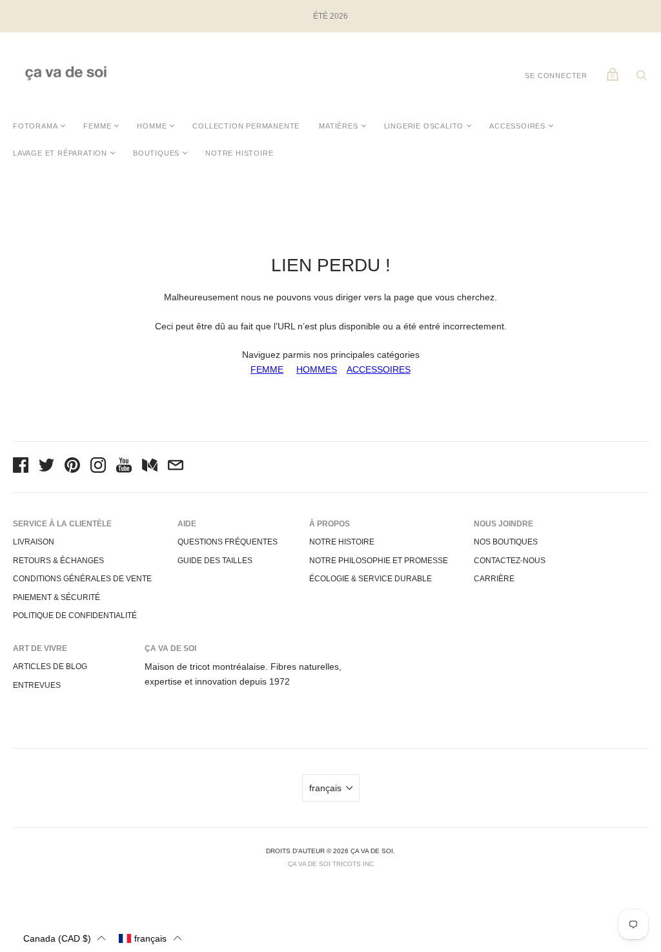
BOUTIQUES (156, 153)
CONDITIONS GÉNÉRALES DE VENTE (82, 578)
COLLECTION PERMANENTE (246, 126)
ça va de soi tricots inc (331, 863)
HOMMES (316, 369)
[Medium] (150, 467)
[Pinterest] (72, 467)
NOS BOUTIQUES (506, 541)
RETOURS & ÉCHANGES (58, 560)
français (325, 788)
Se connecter (556, 75)
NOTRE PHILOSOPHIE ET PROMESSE (378, 560)
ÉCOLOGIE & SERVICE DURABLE (370, 578)
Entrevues (37, 685)
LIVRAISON (33, 541)
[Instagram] (98, 467)
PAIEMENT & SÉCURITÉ (56, 597)
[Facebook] (20, 467)
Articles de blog (50, 666)
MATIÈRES (338, 126)
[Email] (175, 467)
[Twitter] (46, 467)
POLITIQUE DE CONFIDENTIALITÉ (75, 615)
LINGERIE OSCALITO (424, 126)
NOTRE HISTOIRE (239, 153)
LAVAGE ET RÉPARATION (60, 153)
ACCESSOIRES (517, 126)
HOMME (152, 126)
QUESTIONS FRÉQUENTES (228, 541)
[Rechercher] (641, 79)
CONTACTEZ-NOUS (509, 560)
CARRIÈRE (494, 578)
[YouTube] (124, 467)
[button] (64, 938)
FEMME (97, 126)
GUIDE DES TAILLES (215, 560)
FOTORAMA (35, 126)
